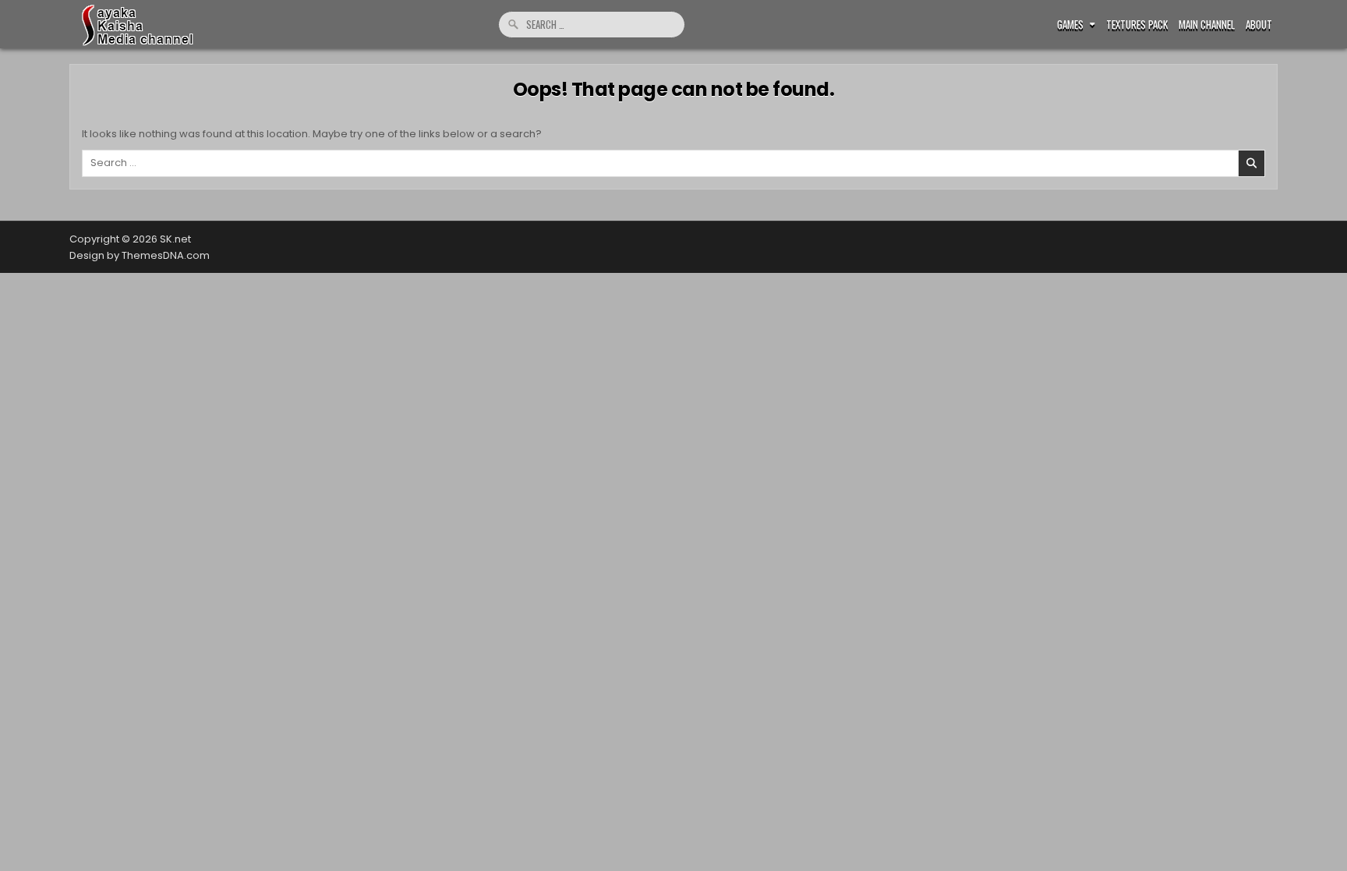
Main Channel (1207, 24)
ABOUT (1259, 24)
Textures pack (1137, 24)
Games (1070, 24)
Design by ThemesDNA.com (139, 255)
